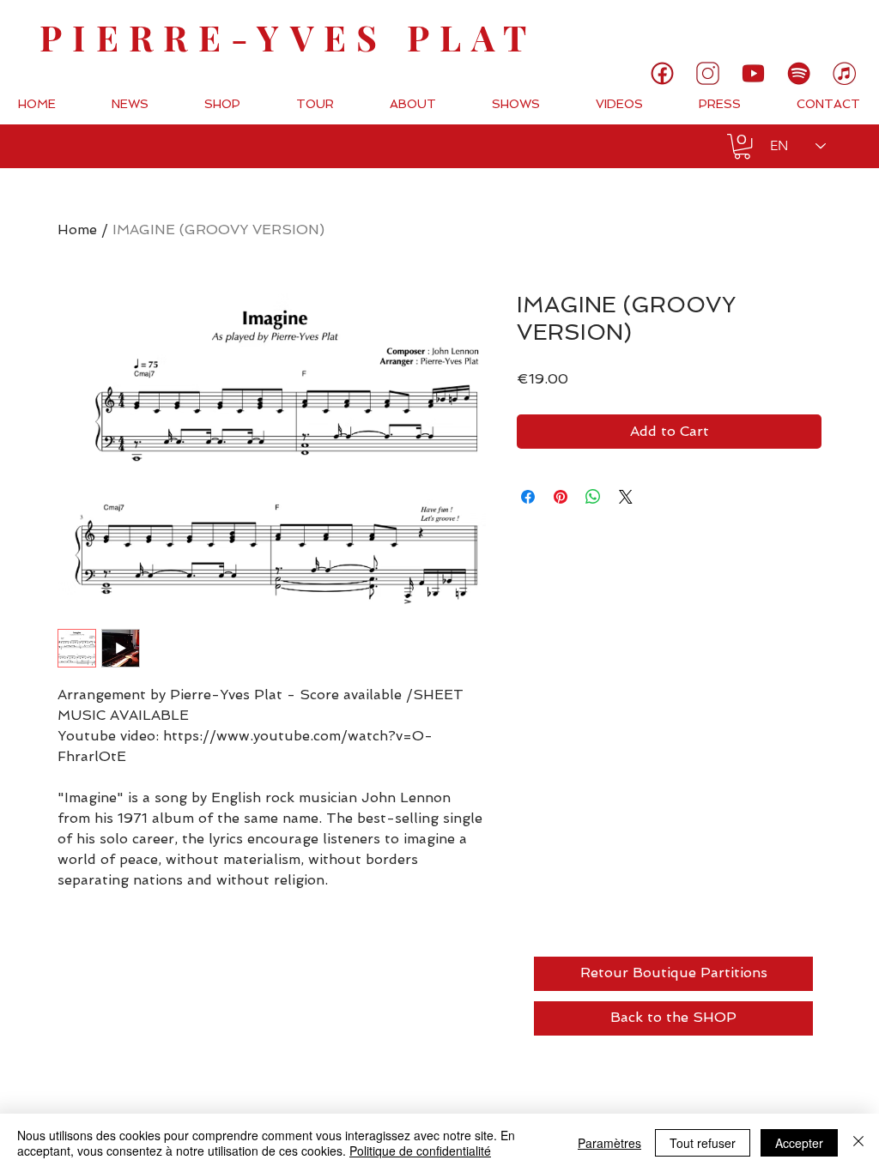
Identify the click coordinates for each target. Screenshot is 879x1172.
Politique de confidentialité (420, 1150)
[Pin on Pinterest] (560, 496)
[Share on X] (625, 496)
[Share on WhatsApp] (593, 496)
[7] (844, 73)
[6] (798, 73)
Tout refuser (703, 1142)
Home (77, 229)
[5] (753, 73)
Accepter (799, 1142)
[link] (808, 30)
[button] (742, 146)
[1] (662, 73)
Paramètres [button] (609, 1142)
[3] (707, 73)
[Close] (858, 1142)
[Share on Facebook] (528, 496)
